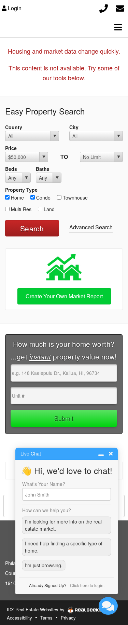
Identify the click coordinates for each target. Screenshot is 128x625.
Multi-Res (20, 209)
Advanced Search (91, 227)
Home (17, 197)
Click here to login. (87, 585)
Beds (11, 168)
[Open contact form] (120, 7)
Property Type (21, 189)
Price (11, 148)
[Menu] (118, 27)
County (13, 127)
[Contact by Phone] (103, 7)
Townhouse (74, 197)
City (74, 127)
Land (48, 209)
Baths (42, 168)
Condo (43, 197)
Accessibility (19, 617)
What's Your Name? (43, 483)
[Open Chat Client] (108, 606)
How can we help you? (46, 510)
